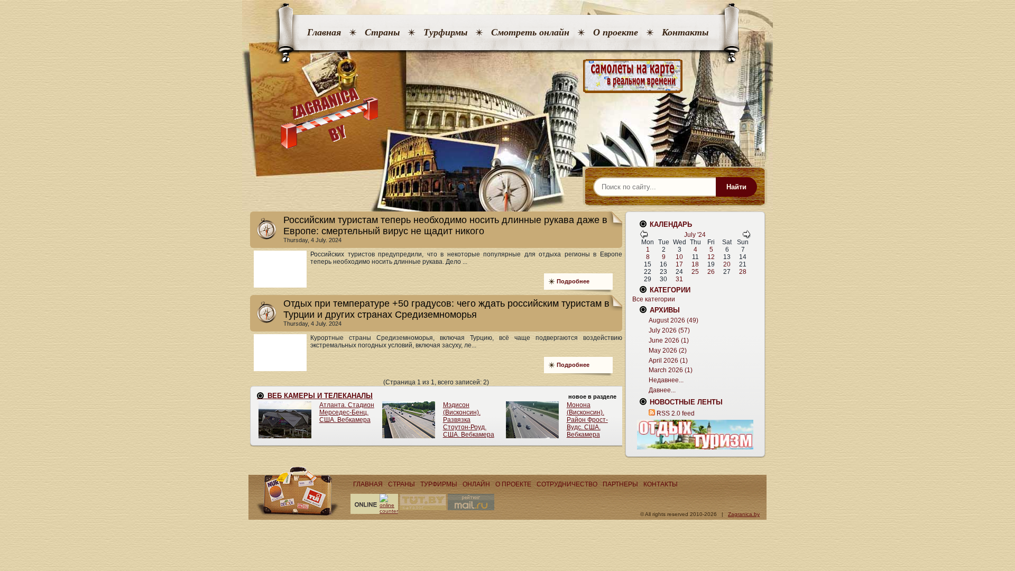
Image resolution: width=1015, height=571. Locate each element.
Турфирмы (445, 32)
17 (679, 264)
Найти (736, 187)
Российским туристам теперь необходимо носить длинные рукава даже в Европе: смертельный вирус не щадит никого (445, 225)
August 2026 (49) (673, 320)
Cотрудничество (567, 484)
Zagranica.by (744, 514)
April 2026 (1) (668, 360)
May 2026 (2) (668, 350)
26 (711, 271)
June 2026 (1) (669, 340)
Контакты (685, 32)
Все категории (653, 299)
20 (727, 264)
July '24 (695, 234)
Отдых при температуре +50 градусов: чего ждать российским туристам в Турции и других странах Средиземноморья (446, 309)
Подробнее (573, 281)
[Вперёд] (746, 236)
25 (695, 271)
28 (742, 271)
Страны (382, 32)
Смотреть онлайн (530, 32)
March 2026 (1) (671, 370)
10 (679, 257)
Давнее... (662, 390)
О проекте (615, 32)
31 (679, 279)
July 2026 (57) (669, 330)
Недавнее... (666, 380)
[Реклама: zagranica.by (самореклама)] (695, 434)
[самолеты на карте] (507, 76)
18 (695, 264)
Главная (324, 32)
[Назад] (644, 236)
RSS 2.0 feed (676, 413)
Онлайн (476, 484)
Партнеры (620, 484)
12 (711, 257)
